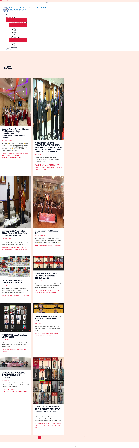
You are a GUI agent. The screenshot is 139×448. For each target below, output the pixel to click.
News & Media (9, 17)
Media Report (14, 45)
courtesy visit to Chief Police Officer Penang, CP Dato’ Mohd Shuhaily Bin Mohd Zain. (14, 233)
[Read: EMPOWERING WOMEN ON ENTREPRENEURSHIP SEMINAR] (15, 369)
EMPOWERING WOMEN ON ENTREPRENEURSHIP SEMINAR (13, 375)
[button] (14, 17)
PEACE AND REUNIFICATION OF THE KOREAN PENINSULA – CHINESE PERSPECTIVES (48, 409)
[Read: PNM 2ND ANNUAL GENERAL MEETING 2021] (15, 331)
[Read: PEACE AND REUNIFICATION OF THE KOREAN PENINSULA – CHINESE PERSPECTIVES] (48, 403)
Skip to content (4, 1)
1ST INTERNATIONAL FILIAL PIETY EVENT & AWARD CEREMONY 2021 (47, 276)
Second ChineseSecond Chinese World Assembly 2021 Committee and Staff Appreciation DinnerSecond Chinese (15, 133)
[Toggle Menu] (16, 20)
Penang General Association (18, 22)
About (7, 16)
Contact (8, 48)
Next (86, 437)
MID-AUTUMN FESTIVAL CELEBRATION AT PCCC (12, 281)
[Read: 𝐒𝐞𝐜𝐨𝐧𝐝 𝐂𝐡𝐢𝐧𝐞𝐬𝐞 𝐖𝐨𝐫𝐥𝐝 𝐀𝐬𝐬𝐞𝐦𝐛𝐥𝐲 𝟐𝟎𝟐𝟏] (48, 227)
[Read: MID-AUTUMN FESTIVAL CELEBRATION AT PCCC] (15, 277)
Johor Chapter (14, 37)
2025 (14, 28)
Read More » (15, 155)
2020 (14, 35)
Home (7, 15)
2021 (14, 33)
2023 (14, 30)
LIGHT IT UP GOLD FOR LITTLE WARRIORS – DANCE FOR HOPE (48, 318)
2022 (14, 32)
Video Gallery (14, 47)
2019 (14, 36)
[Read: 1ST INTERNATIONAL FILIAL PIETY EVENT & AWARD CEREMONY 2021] (48, 270)
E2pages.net (83, 446)
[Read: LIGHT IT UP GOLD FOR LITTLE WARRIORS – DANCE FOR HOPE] (48, 312)
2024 (14, 29)
